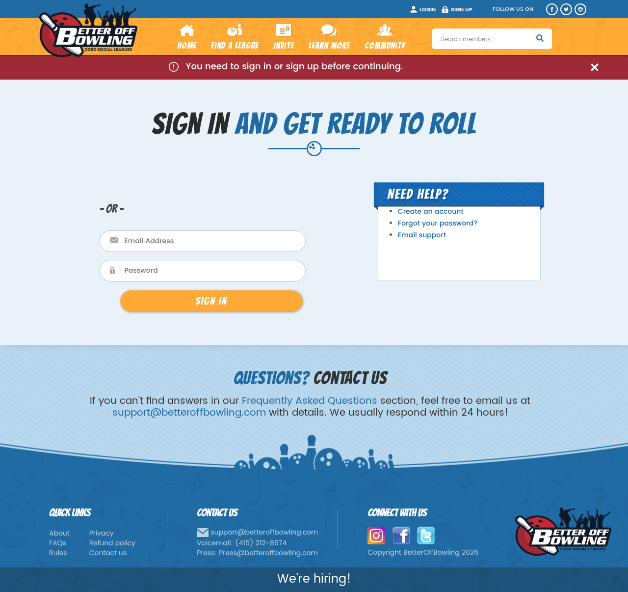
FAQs (57, 543)
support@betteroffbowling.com (189, 413)
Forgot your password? (438, 223)
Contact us (108, 553)
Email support (422, 235)
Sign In (211, 301)
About (59, 533)
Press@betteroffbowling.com (268, 553)
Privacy (101, 533)
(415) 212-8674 (261, 543)
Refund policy (112, 543)
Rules (58, 553)
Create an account (431, 212)
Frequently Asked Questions (309, 401)
